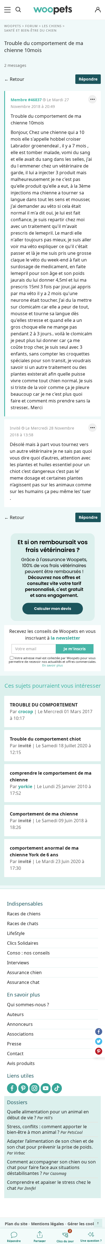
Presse (14, 1044)
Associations (20, 1034)
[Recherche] (18, 10)
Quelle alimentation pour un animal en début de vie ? (48, 1115)
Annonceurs (20, 1024)
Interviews (18, 963)
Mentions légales (47, 1223)
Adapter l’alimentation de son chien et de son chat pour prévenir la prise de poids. (50, 1147)
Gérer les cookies (84, 1223)
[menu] (8, 10)
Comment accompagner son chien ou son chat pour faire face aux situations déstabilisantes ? (51, 1167)
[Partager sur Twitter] (98, 1041)
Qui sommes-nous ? (28, 1005)
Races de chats (22, 923)
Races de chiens (24, 914)
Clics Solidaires (22, 943)
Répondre (88, 79)
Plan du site (16, 1223)
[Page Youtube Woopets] (46, 1088)
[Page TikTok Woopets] (57, 1088)
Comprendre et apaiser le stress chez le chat (49, 1185)
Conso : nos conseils (28, 953)
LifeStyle (16, 933)
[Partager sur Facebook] (98, 1031)
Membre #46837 (26, 99)
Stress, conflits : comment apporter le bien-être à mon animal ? (47, 1129)
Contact (15, 1053)
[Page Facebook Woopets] (12, 1088)
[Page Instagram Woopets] (34, 1088)
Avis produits (21, 1063)
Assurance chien (24, 972)
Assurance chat (23, 982)
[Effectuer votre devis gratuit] (53, 577)
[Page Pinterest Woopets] (23, 1088)
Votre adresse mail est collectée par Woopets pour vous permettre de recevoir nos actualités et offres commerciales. (52, 661)
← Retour (14, 79)
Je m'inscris (75, 649)
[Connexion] (98, 10)
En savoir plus (52, 665)
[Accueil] (52, 10)
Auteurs (15, 1014)
